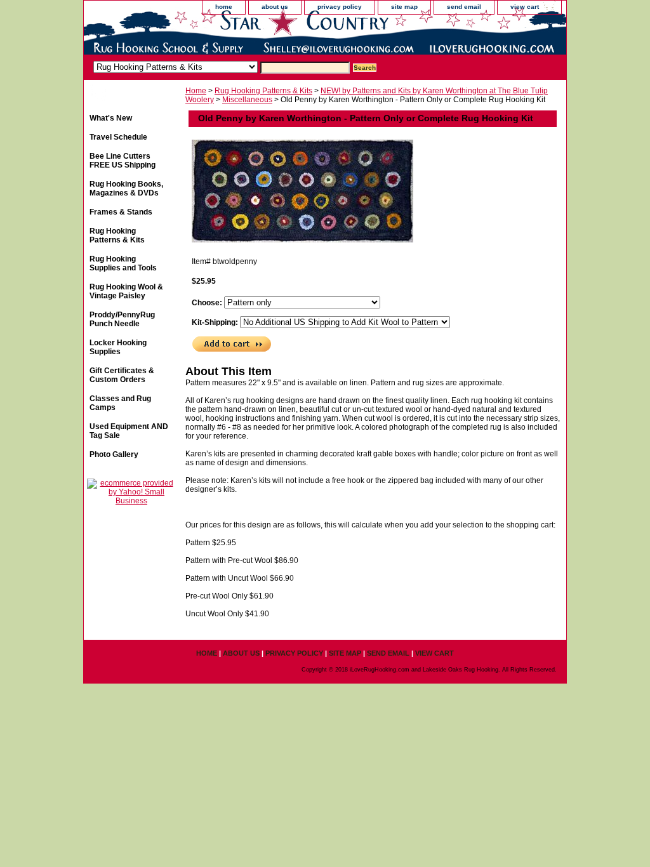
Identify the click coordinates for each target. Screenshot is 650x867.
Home (195, 90)
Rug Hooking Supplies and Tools (123, 263)
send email (464, 6)
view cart (524, 6)
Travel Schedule (118, 137)
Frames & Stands (121, 212)
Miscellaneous (247, 99)
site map (404, 6)
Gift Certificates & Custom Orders (122, 375)
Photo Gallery (114, 454)
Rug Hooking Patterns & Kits (263, 90)
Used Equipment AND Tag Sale (129, 431)
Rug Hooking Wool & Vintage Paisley (126, 291)
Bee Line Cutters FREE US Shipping (123, 160)
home (223, 6)
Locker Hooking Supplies (118, 347)
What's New (111, 118)
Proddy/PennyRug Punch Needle (122, 319)
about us (275, 6)
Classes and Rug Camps (120, 403)
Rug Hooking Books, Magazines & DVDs (126, 188)
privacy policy (339, 6)
